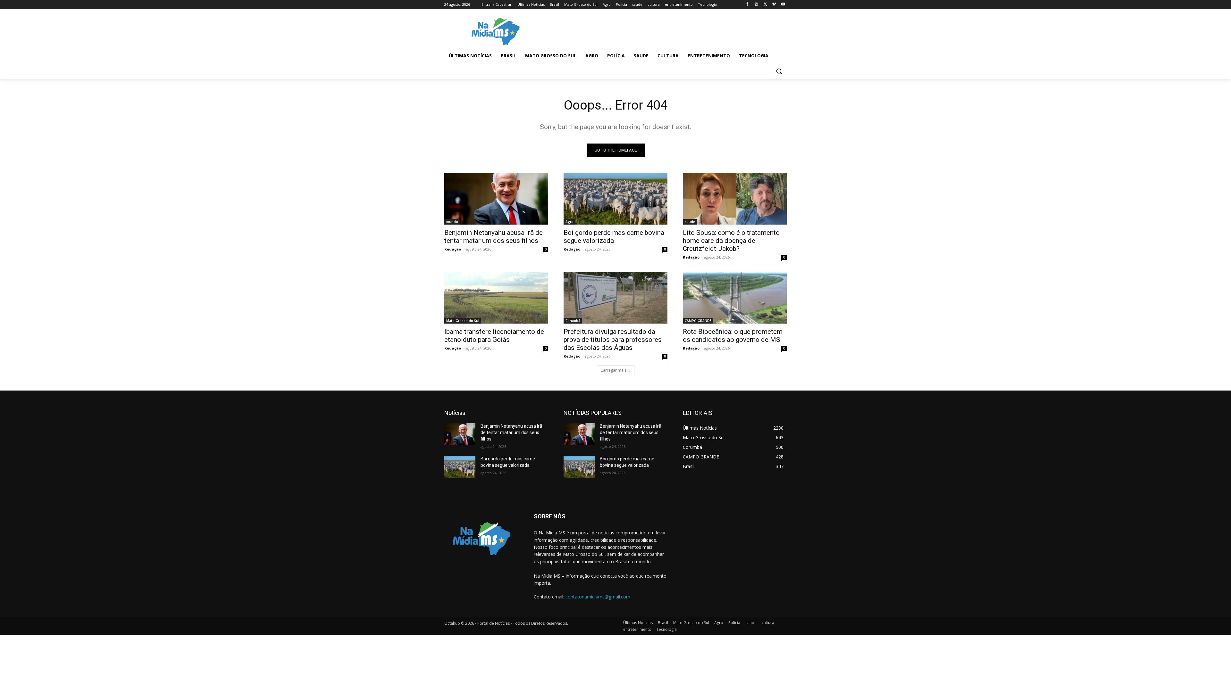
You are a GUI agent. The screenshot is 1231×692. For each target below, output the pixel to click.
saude (690, 221)
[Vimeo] (774, 4)
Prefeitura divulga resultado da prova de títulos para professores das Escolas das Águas (613, 339)
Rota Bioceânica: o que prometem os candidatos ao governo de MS (733, 335)
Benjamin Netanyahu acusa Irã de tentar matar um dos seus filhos (493, 236)
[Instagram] (756, 4)
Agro (569, 221)
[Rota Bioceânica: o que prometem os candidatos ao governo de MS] (735, 298)
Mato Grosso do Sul (462, 320)
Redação (452, 249)
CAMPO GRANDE (698, 320)
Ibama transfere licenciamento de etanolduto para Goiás (494, 335)
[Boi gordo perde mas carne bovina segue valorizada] (615, 199)
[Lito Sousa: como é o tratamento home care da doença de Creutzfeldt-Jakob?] (735, 199)
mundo (452, 221)
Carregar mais (613, 370)
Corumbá (572, 320)
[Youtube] (783, 4)
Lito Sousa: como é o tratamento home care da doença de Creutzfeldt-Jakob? (731, 240)
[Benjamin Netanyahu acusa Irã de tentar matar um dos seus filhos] (496, 199)
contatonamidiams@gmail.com (597, 597)
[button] (779, 71)
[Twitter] (765, 4)
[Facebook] (747, 4)
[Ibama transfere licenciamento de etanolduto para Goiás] (496, 298)
